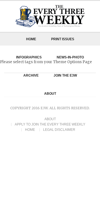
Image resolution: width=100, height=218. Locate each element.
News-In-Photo (70, 57)
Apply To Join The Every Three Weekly (50, 124)
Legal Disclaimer (59, 130)
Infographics (29, 57)
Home (31, 39)
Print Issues (62, 39)
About (50, 119)
